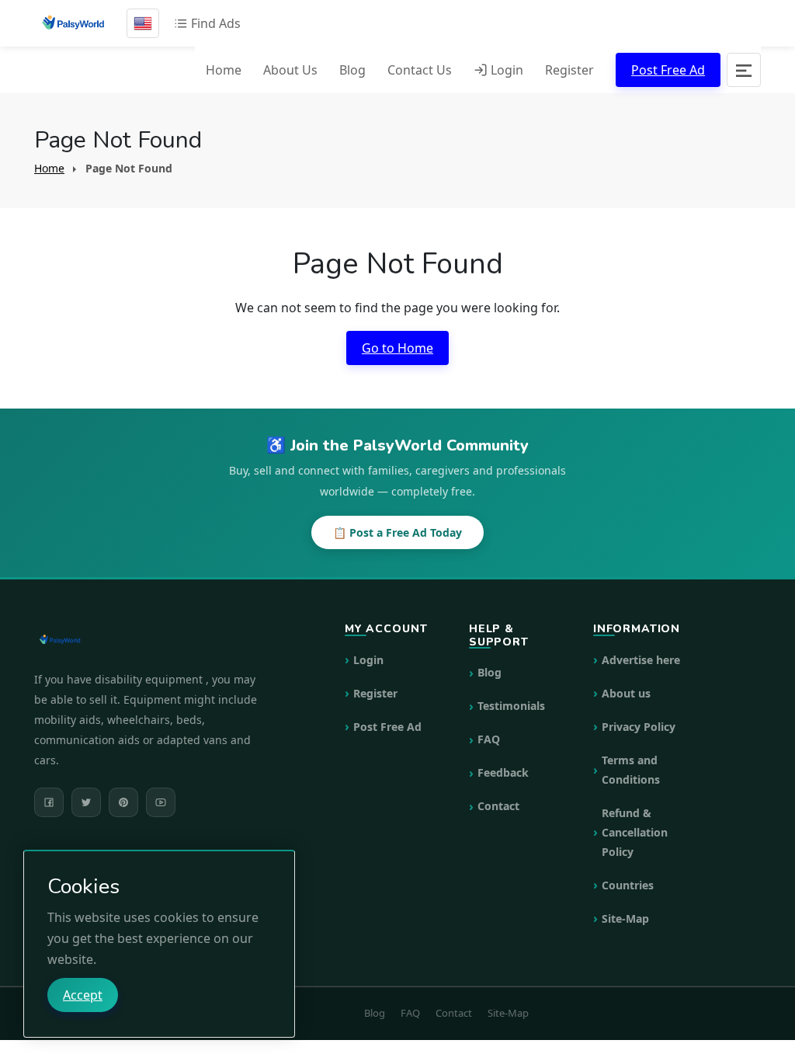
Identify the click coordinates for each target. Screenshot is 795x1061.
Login (505, 69)
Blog (352, 69)
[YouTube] (160, 802)
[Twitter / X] (86, 802)
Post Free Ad (668, 69)
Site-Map (625, 918)
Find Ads (214, 23)
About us (626, 693)
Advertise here (641, 659)
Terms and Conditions (631, 770)
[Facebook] (49, 802)
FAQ (488, 739)
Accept (82, 995)
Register (569, 69)
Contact (498, 805)
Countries (628, 885)
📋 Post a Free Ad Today (397, 532)
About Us (290, 69)
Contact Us (419, 69)
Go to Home (397, 348)
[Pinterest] (123, 802)
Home (223, 69)
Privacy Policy (638, 726)
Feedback (503, 772)
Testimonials (511, 705)
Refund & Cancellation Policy (635, 832)
